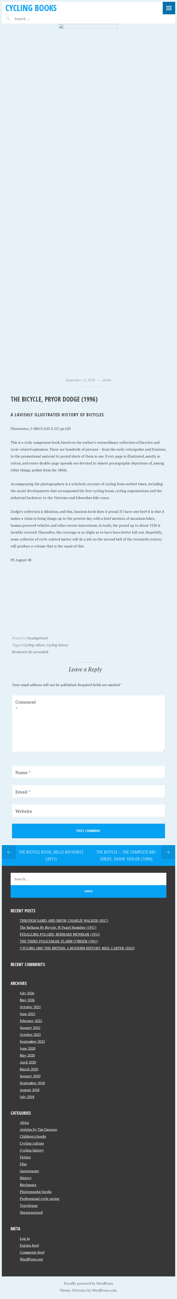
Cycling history (57, 645)
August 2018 (29, 1089)
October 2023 (30, 1034)
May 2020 (27, 1055)
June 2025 (27, 1013)
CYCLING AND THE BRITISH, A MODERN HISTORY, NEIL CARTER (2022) (77, 948)
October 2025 (30, 1007)
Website (23, 811)
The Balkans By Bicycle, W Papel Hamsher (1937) (58, 927)
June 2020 (27, 1048)
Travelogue (29, 1205)
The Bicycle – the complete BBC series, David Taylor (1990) (126, 855)
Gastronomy (29, 1171)
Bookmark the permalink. (30, 652)
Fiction (25, 1157)
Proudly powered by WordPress (88, 1283)
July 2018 (27, 1096)
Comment (25, 705)
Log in (25, 1238)
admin (106, 380)
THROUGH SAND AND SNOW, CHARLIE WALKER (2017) (64, 920)
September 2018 (32, 1083)
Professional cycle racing (39, 1198)
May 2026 (27, 1000)
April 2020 (28, 1062)
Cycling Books (31, 8)
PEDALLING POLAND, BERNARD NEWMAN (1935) (60, 934)
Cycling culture (34, 645)
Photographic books (36, 1191)
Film (23, 1164)
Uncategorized (37, 638)
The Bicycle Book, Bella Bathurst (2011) (51, 855)
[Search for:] (33, 19)
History (26, 1178)
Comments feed (32, 1252)
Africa (24, 1122)
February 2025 (31, 1020)
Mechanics (28, 1184)
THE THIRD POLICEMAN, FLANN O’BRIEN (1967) (59, 941)
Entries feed (29, 1245)
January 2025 (30, 1027)
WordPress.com (104, 1290)
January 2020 (30, 1076)
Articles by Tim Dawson (38, 1129)
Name (23, 772)
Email (22, 792)
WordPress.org (31, 1259)
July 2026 (27, 993)
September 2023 (32, 1041)
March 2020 (29, 1069)
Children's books (33, 1136)
